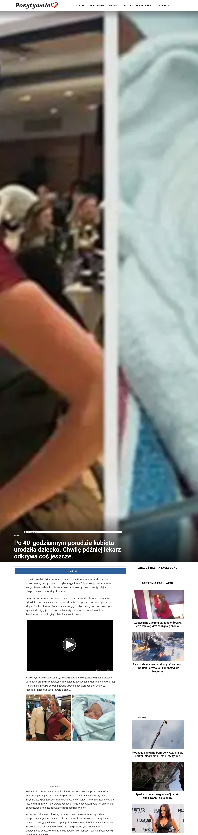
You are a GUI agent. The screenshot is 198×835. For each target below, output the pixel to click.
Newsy (101, 6)
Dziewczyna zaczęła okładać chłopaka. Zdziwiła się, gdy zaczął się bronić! (157, 624)
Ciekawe (112, 6)
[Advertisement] (73, 525)
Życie (123, 6)
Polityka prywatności (142, 6)
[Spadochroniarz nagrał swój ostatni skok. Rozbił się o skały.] (158, 776)
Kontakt (164, 6)
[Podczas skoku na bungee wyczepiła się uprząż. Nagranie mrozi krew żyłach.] (158, 735)
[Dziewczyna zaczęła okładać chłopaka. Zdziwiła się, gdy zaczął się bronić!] (158, 604)
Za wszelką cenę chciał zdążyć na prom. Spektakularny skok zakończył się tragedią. (158, 668)
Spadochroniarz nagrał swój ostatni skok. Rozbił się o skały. (157, 796)
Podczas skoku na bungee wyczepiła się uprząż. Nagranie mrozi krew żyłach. (157, 754)
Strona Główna (85, 6)
